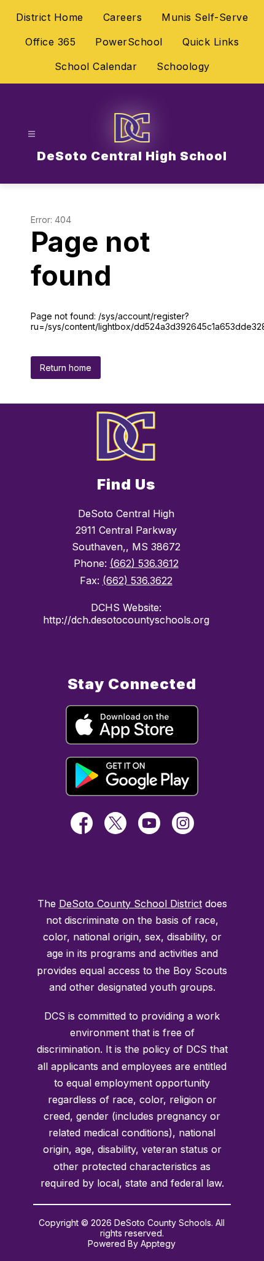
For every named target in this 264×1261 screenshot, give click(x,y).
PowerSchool (129, 42)
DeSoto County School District (130, 903)
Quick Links (210, 42)
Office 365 (50, 42)
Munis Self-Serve (204, 17)
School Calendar (96, 66)
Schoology (183, 66)
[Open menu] (32, 134)
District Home (49, 17)
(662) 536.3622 (138, 580)
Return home (65, 367)
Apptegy (158, 1243)
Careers (122, 17)
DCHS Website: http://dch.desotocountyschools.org (126, 613)
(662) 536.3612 (144, 563)
